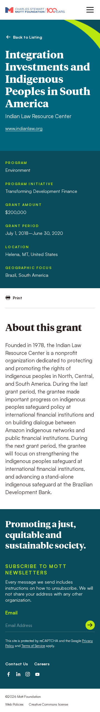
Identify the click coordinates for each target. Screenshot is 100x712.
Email (11, 613)
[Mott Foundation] (35, 10)
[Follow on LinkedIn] (18, 674)
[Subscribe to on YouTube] (37, 674)
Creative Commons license (48, 704)
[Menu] (89, 9)
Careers (41, 663)
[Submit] (90, 625)
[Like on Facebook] (8, 674)
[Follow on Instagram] (27, 674)
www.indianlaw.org (23, 128)
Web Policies (14, 704)
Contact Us (16, 663)
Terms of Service (33, 645)
